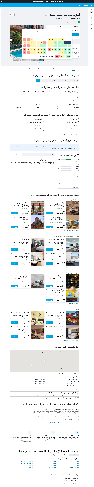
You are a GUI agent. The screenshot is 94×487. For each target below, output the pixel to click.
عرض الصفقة (49, 213)
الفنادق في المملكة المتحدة (73, 467)
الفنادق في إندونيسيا (52, 463)
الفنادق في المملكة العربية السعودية (25, 461)
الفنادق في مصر (52, 465)
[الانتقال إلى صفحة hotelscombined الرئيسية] (83, 5)
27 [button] (69, 52)
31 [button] (25, 52)
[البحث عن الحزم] (91, 18)
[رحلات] (91, 24)
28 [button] (65, 52)
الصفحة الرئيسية (77, 10)
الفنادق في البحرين (75, 465)
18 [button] (52, 46)
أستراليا (71, 10)
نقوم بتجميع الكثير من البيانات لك (71, 480)
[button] (1, 1)
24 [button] (55, 49)
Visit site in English (37, 1)
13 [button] (69, 46)
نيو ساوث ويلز (62, 10)
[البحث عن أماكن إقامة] (91, 12)
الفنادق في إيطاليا (52, 467)
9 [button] (59, 42)
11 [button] (52, 42)
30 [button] (59, 52)
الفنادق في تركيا (75, 463)
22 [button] (62, 49)
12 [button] (49, 42)
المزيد (78, 97)
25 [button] (52, 49)
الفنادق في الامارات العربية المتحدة (26, 463)
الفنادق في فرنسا (29, 465)
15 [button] (62, 46)
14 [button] (65, 46)
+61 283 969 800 (75, 20)
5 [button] (49, 39)
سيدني (54, 10)
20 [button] (69, 49)
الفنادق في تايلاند (29, 467)
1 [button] (62, 39)
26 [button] (49, 49)
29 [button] (62, 52)
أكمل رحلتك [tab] (54, 455)
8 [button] (62, 42)
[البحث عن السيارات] (91, 15)
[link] (70, 230)
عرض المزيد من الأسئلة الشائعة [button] (55, 422)
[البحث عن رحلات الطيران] (91, 9)
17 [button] (55, 46)
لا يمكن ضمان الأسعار (50, 474)
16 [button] (59, 46)
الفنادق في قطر (52, 461)
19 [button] (49, 46)
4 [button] (52, 39)
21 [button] (65, 49)
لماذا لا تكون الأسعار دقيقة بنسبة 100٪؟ (69, 483)
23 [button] (59, 49)
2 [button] (59, 39)
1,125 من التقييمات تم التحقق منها (66, 22)
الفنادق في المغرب (75, 461)
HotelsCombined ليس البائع (71, 478)
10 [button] (55, 42)
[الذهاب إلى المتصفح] (91, 21)
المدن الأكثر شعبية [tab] (63, 455)
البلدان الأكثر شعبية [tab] (74, 455)
